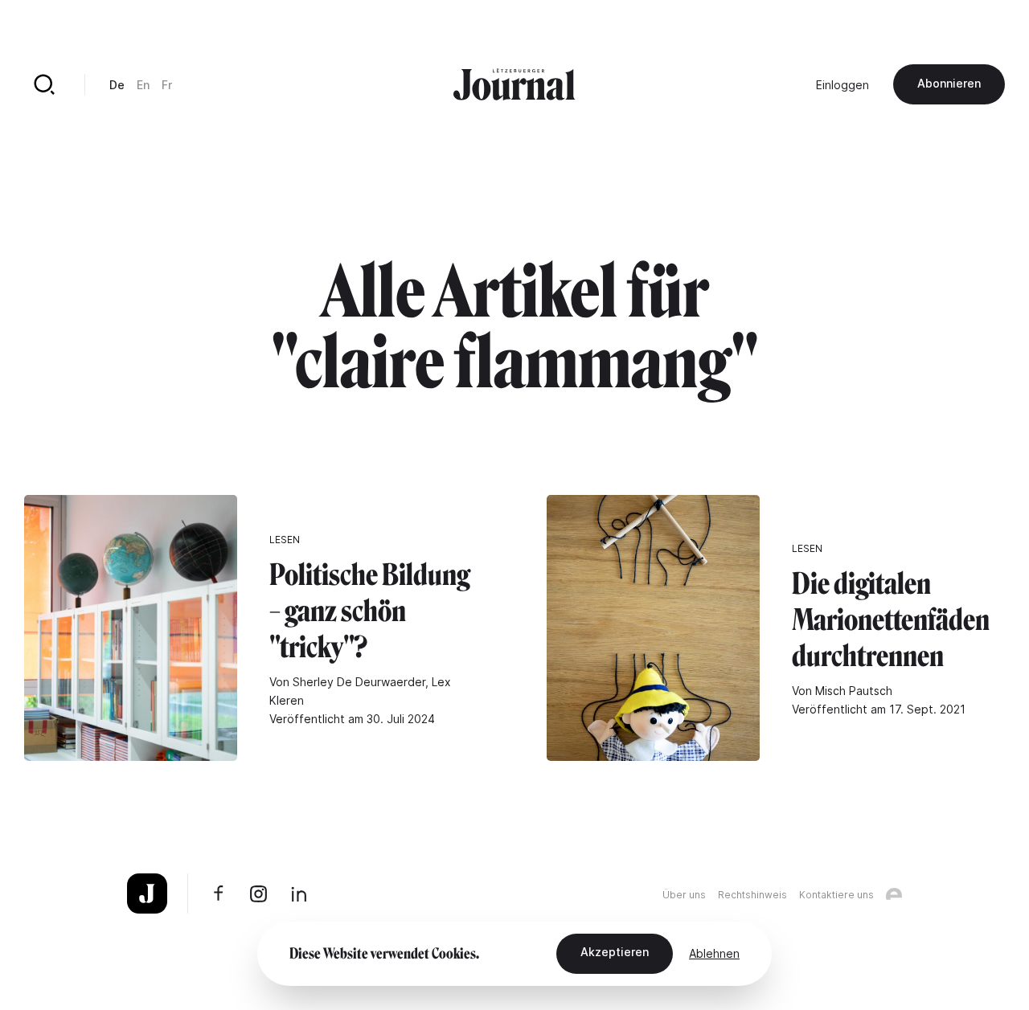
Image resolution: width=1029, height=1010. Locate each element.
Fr (167, 85)
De (117, 85)
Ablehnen (714, 953)
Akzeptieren (614, 952)
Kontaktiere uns (836, 895)
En (143, 85)
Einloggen (842, 85)
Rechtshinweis (752, 895)
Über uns (684, 895)
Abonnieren (949, 83)
